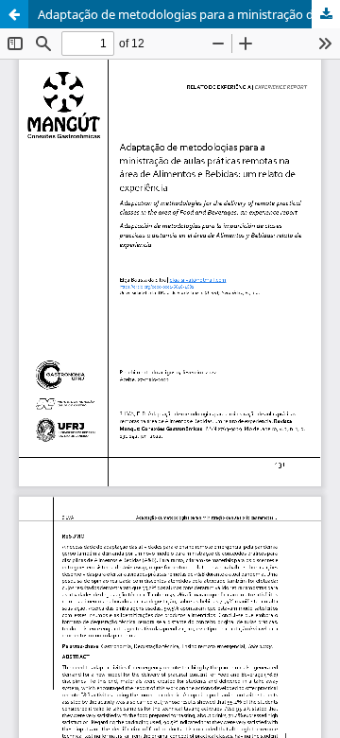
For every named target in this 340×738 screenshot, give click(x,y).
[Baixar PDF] (326, 14)
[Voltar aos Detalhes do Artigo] (14, 14)
